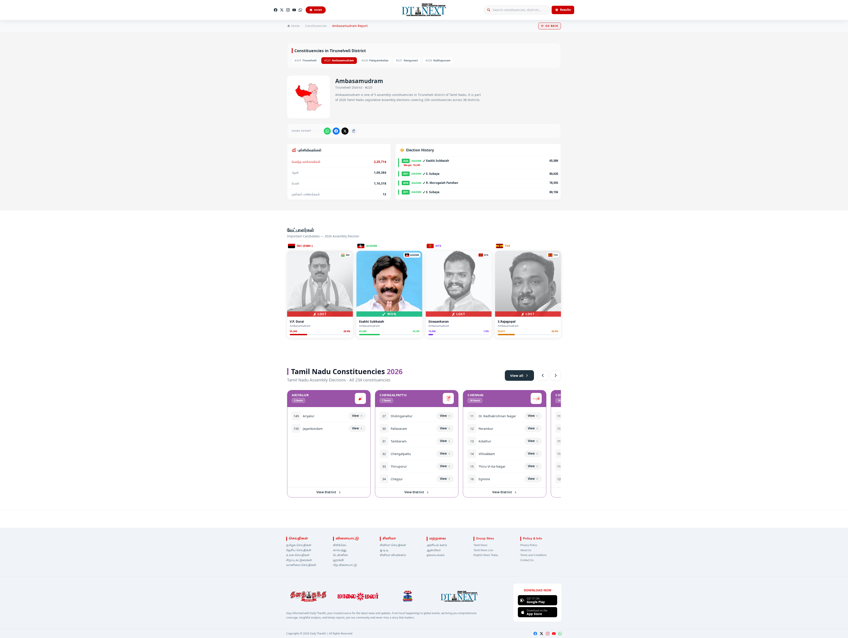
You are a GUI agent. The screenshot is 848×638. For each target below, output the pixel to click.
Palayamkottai (375, 60)
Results (565, 10)
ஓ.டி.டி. (384, 550)
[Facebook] (275, 10)
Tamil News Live (483, 550)
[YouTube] (294, 10)
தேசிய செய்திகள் (298, 550)
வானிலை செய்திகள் (301, 565)
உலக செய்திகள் (298, 555)
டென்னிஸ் (340, 555)
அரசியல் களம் (437, 545)
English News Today (485, 555)
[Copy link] (353, 131)
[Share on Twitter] (344, 131)
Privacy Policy (528, 545)
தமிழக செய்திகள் (298, 545)
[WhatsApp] (300, 10)
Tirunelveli (306, 60)
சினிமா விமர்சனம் (393, 555)
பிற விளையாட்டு (345, 565)
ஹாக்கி (338, 560)
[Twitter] (541, 633)
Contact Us (527, 560)
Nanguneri (407, 60)
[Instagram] (288, 10)
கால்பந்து (339, 550)
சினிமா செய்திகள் (393, 545)
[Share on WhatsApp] (327, 131)
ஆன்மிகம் (434, 550)
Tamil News (480, 545)
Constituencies (316, 26)
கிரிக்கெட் (340, 545)
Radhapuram (438, 60)
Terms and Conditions (533, 555)
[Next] (555, 375)
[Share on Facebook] (336, 131)
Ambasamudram (339, 60)
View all (516, 375)
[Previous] (543, 375)
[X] (282, 10)
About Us (525, 550)
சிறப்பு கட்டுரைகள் (299, 560)
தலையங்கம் (436, 555)
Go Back (551, 25)
